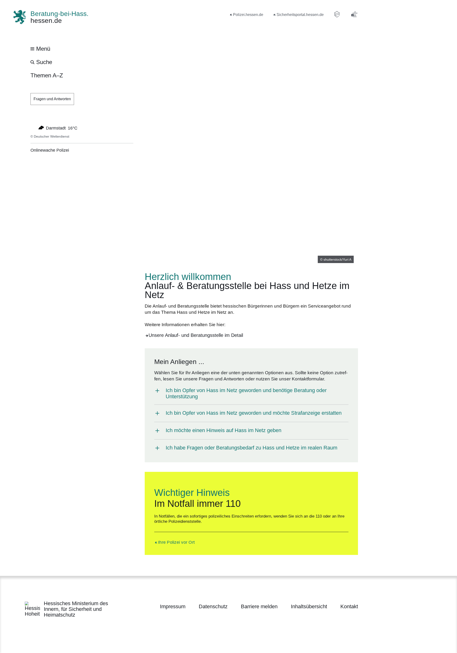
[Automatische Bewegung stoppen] (33, 127)
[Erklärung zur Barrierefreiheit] (354, 14)
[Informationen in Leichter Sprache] (337, 14)
